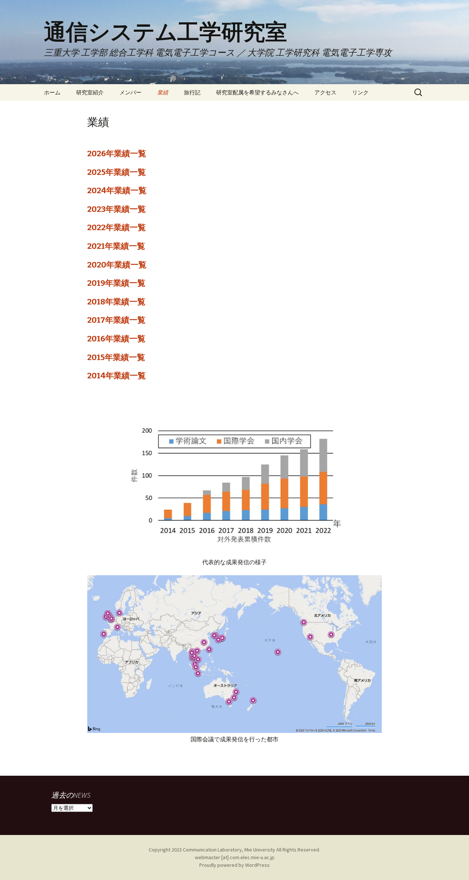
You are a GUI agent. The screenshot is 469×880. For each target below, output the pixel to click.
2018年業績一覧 (116, 302)
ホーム (52, 92)
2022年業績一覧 (116, 227)
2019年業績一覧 (116, 283)
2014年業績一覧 (116, 376)
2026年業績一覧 (116, 153)
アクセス (325, 92)
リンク (360, 92)
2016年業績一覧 (116, 339)
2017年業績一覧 (116, 320)
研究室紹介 (90, 92)
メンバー (130, 92)
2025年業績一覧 (116, 172)
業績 (162, 92)
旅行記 (192, 92)
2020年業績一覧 (117, 265)
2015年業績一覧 (116, 357)
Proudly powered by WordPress (234, 865)
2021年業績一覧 (116, 246)
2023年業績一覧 (116, 209)
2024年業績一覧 (117, 190)
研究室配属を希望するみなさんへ (257, 92)
